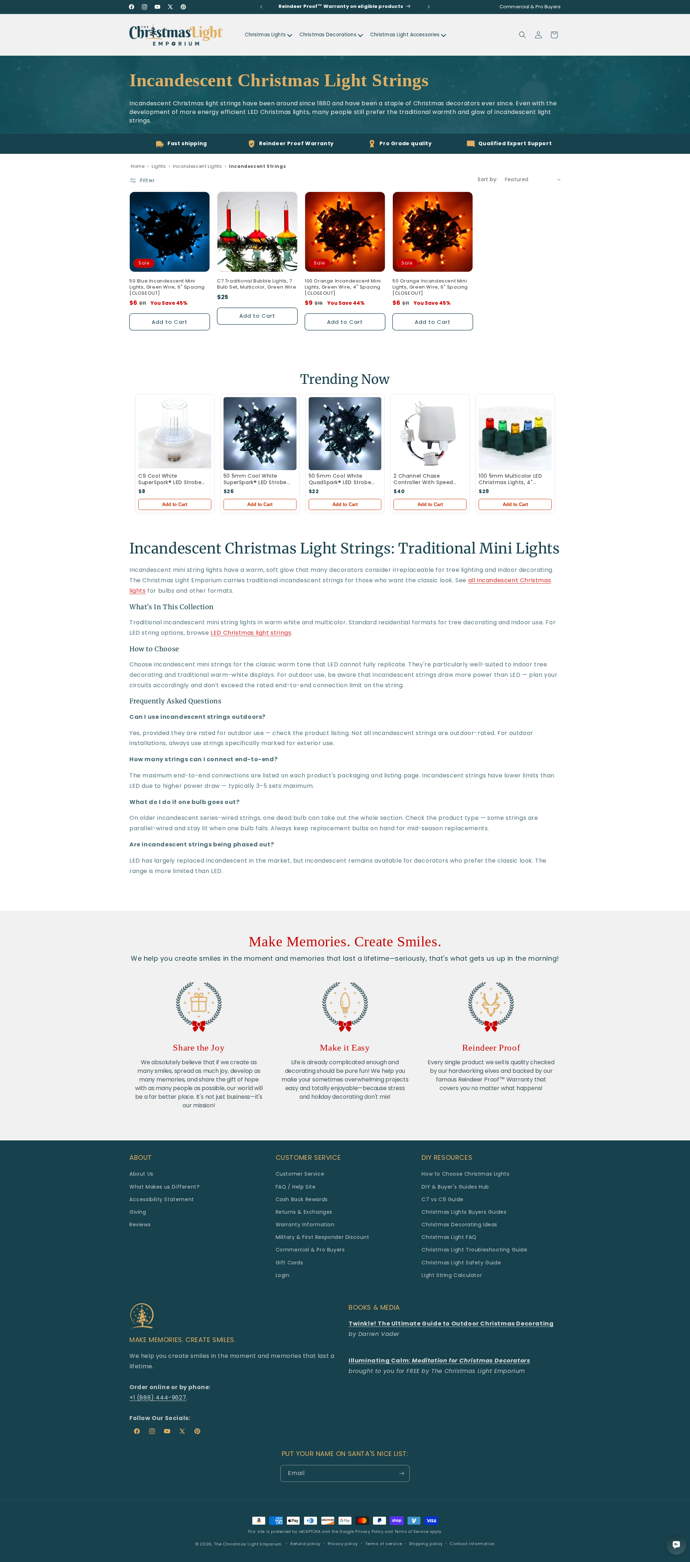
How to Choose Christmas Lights (465, 1173)
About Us (141, 1173)
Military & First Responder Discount (322, 1237)
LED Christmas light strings (251, 633)
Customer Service (300, 1173)
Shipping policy (426, 1544)
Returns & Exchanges (304, 1212)
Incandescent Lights (197, 166)
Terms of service (383, 1544)
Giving (137, 1212)
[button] (522, 35)
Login (283, 1275)
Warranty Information (305, 1224)
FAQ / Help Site (296, 1186)
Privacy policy (343, 1544)
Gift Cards (289, 1262)
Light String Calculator (452, 1275)
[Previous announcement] (261, 7)
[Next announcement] (429, 7)
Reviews (140, 1224)
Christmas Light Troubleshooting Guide (474, 1249)
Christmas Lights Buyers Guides (464, 1212)
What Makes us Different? (164, 1186)
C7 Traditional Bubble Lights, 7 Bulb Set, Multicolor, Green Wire (256, 284)
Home (137, 166)
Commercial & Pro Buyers (310, 1249)
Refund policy (305, 1544)
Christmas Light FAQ (449, 1237)
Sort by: (487, 179)
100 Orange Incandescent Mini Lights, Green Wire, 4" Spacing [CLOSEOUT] (343, 287)
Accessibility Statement (161, 1199)
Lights (159, 166)
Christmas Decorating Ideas (459, 1224)
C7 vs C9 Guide (442, 1199)
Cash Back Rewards (302, 1199)
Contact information (472, 1544)
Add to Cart (174, 504)
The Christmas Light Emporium (248, 1544)
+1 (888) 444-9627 (157, 1397)
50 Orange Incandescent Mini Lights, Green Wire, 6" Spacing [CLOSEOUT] (430, 287)
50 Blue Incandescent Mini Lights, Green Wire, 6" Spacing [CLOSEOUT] (167, 287)
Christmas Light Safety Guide (461, 1262)
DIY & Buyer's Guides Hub (455, 1186)
